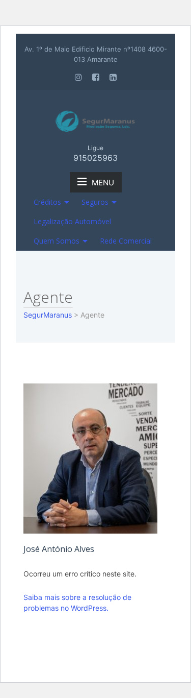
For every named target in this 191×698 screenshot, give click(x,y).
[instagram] (78, 77)
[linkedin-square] (113, 77)
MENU (103, 182)
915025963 (95, 158)
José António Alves (58, 549)
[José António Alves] (90, 458)
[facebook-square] (95, 77)
